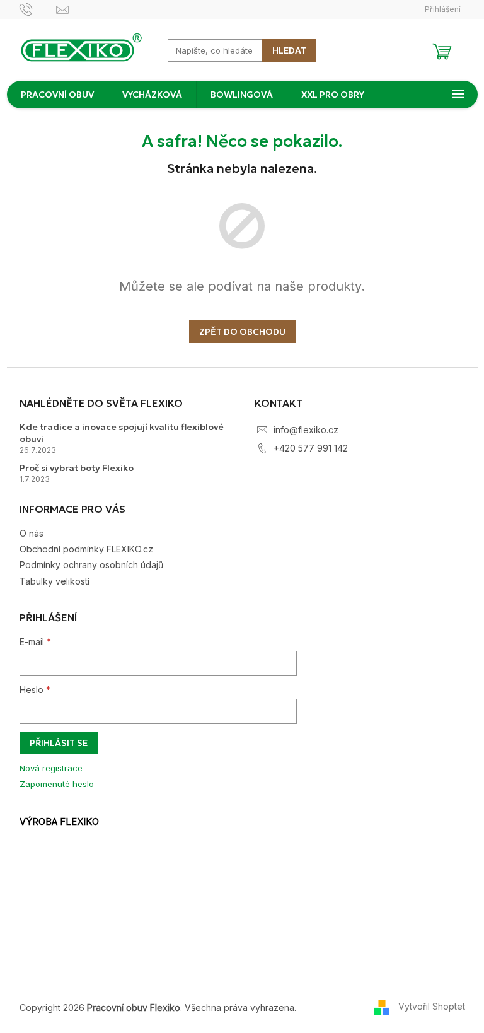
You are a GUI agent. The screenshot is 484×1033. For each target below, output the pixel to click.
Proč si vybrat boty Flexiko (77, 468)
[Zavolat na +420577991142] (38, 8)
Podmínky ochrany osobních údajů (91, 564)
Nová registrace (51, 768)
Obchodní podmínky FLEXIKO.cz (86, 549)
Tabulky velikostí (54, 581)
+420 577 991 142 (311, 448)
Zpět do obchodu (242, 331)
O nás (31, 533)
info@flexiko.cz (306, 429)
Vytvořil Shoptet (431, 1006)
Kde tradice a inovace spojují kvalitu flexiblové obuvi (122, 433)
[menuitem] (57, 94)
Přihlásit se (59, 743)
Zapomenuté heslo (57, 784)
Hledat (289, 50)
